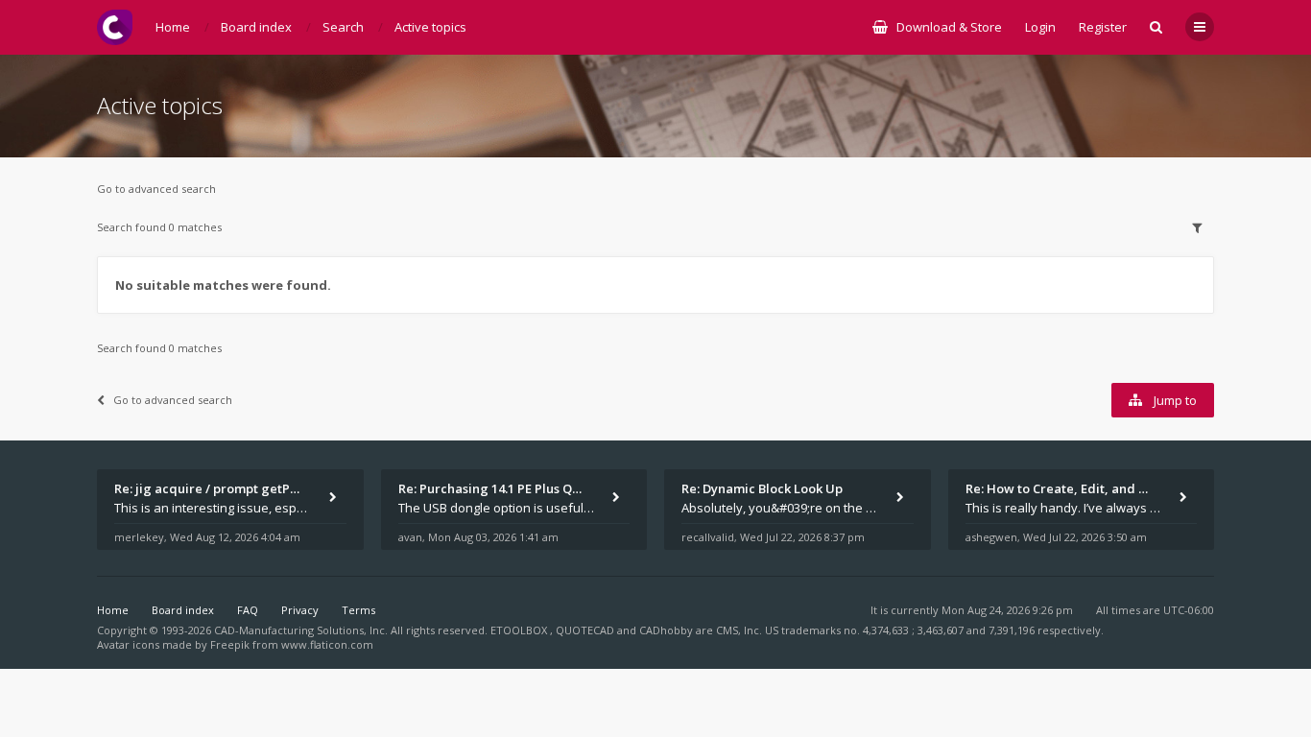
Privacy (300, 610)
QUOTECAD (586, 630)
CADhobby (666, 630)
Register (1103, 27)
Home (113, 610)
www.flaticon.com (327, 644)
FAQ (247, 610)
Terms (358, 610)
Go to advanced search (156, 188)
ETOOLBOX (520, 630)
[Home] (114, 27)
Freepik (230, 644)
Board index (183, 610)
